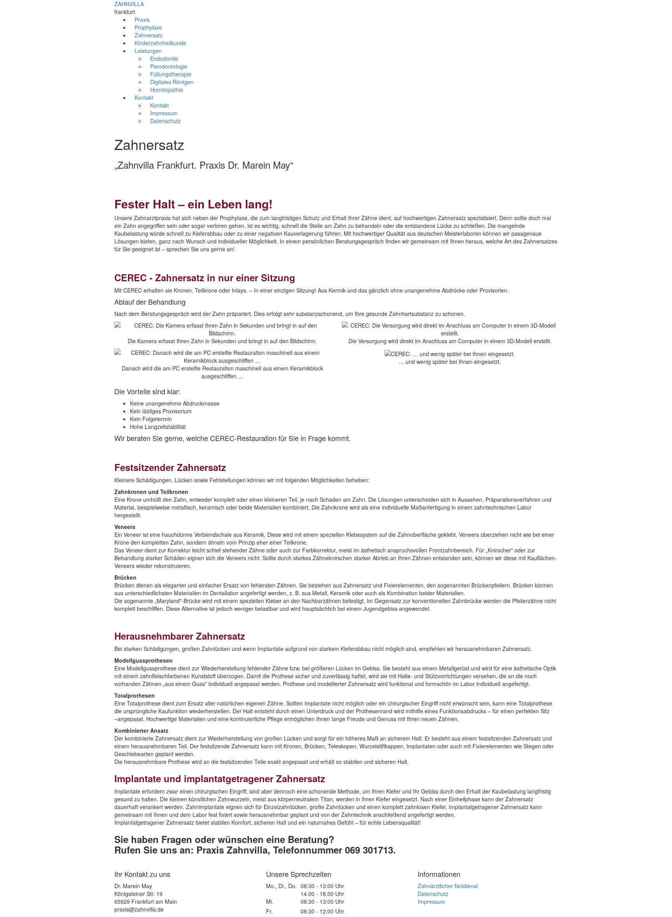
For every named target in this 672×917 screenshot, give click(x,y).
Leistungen (148, 51)
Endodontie (164, 58)
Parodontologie (168, 66)
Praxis (142, 19)
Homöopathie (166, 89)
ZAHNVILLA (129, 4)
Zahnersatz (149, 35)
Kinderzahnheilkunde (160, 43)
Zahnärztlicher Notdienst (448, 886)
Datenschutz (165, 121)
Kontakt (144, 97)
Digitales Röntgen (172, 82)
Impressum (164, 113)
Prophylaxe (148, 27)
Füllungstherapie (170, 74)
